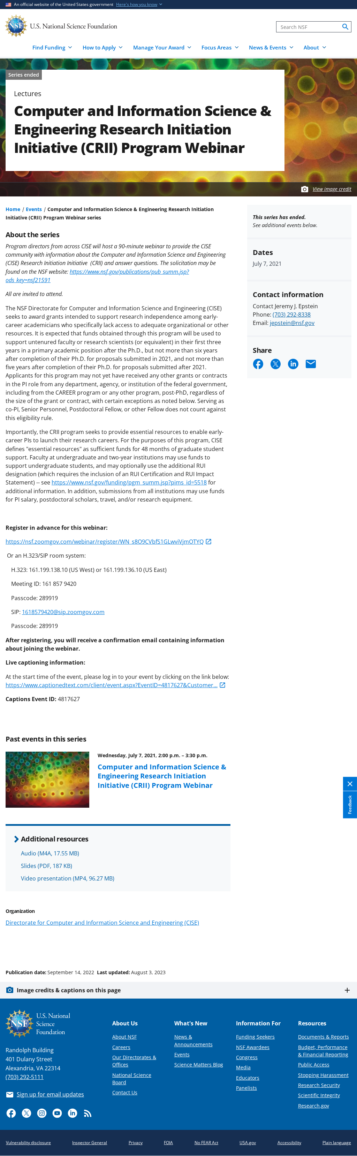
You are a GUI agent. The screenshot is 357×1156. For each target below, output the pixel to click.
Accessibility (289, 1143)
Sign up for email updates (50, 1094)
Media (243, 1067)
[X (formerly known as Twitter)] (26, 1113)
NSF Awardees (252, 1047)
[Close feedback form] (350, 784)
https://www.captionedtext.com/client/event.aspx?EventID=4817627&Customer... (112, 685)
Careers (121, 1047)
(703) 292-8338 (292, 314)
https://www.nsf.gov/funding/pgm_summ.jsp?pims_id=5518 (129, 482)
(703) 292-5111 (25, 1077)
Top (342, 946)
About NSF (124, 1036)
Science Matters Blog (198, 1064)
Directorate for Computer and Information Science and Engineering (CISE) (102, 922)
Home (13, 209)
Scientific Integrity (319, 1095)
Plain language (336, 1143)
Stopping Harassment (323, 1075)
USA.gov (248, 1143)
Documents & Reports (323, 1036)
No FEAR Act (206, 1143)
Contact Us (124, 1092)
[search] (345, 27)
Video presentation (67, 878)
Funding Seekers (255, 1036)
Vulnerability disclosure (28, 1143)
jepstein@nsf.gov (292, 323)
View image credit (332, 189)
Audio (50, 853)
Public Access (313, 1064)
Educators (247, 1077)
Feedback (350, 805)
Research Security (319, 1085)
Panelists (246, 1088)
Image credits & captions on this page (69, 990)
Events (34, 209)
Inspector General (89, 1143)
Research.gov (313, 1105)
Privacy (136, 1143)
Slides (46, 866)
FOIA (168, 1143)
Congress (247, 1057)
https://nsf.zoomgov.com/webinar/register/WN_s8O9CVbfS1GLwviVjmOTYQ (105, 541)
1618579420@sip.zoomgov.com (63, 612)
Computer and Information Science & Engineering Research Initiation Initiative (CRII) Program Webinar (162, 776)
